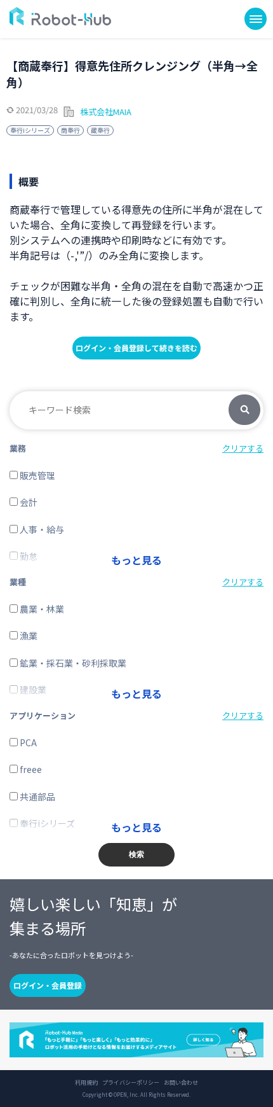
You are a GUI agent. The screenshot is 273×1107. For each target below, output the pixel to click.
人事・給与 (41, 529)
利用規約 (86, 1083)
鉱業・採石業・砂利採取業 (72, 663)
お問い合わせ (181, 1083)
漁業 (27, 635)
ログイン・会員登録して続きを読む (136, 347)
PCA (27, 742)
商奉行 (70, 130)
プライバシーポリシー (130, 1083)
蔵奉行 (100, 130)
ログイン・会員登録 (47, 985)
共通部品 (36, 796)
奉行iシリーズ (30, 130)
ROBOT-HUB (60, 16)
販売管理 (36, 475)
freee (30, 769)
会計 (27, 502)
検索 (244, 410)
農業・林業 (41, 608)
